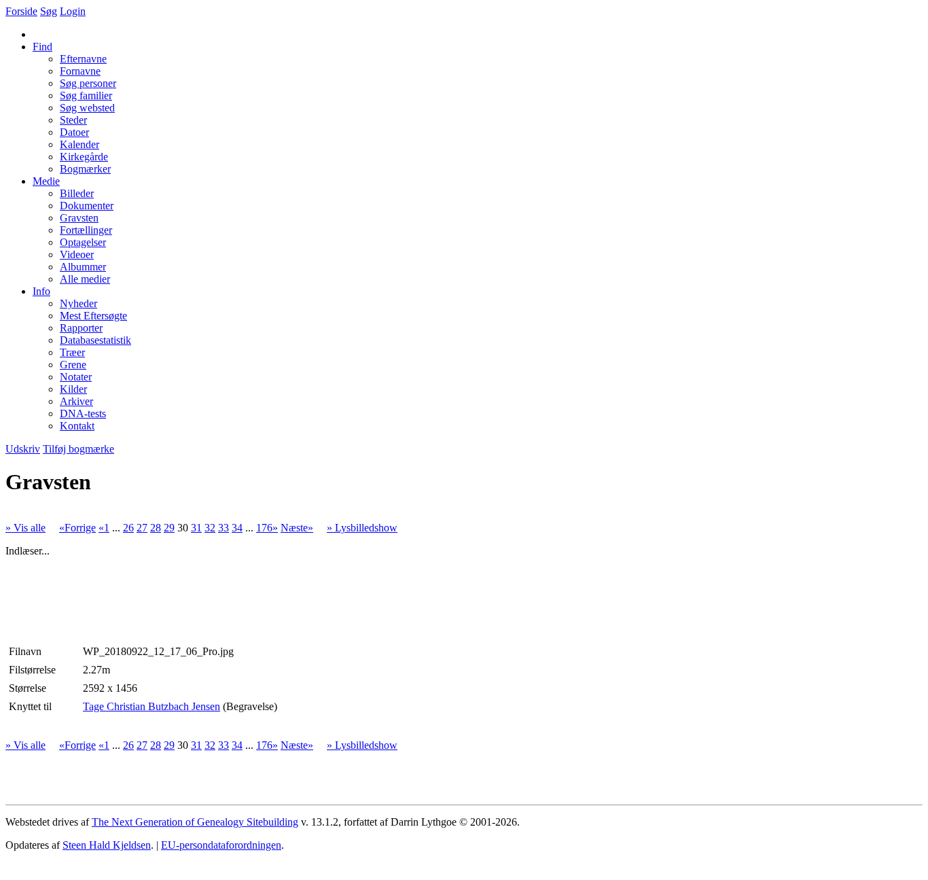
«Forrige (77, 527)
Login (73, 11)
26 (128, 527)
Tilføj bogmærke (78, 449)
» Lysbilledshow (362, 527)
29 (169, 527)
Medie (46, 181)
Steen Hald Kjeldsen (107, 845)
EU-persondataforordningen (221, 845)
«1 (104, 527)
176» (267, 527)
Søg (48, 11)
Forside (21, 11)
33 (223, 527)
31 (196, 527)
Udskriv (22, 449)
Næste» (297, 527)
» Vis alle (25, 527)
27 (142, 527)
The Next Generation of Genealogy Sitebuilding (195, 822)
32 (209, 527)
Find (42, 46)
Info (41, 291)
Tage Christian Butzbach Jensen (151, 706)
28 (155, 527)
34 (237, 527)
